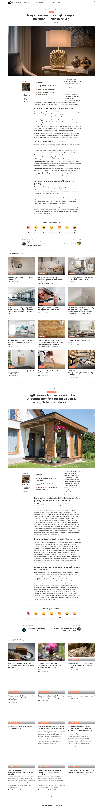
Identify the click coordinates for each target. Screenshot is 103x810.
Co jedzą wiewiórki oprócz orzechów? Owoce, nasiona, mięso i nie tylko (21, 772)
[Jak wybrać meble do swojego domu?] (81, 329)
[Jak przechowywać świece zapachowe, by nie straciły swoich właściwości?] (51, 266)
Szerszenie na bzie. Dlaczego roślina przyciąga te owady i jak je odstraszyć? (21, 698)
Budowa (34, 801)
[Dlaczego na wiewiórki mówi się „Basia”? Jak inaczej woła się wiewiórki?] (51, 759)
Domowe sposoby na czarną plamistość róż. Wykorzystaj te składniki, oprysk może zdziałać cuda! (49, 666)
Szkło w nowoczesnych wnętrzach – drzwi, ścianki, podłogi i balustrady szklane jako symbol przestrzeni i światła (21, 310)
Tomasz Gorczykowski (43, 283)
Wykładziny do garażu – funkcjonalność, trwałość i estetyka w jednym (81, 373)
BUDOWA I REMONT (26, 801)
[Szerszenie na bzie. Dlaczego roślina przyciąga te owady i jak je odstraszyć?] (21, 684)
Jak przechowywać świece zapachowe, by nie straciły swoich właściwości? (50, 279)
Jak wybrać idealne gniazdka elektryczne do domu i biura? (48, 309)
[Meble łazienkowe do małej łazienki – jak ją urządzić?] (21, 359)
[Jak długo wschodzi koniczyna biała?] (81, 684)
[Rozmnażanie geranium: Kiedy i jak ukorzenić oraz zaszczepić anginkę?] (81, 759)
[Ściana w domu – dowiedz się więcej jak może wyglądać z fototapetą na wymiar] (21, 329)
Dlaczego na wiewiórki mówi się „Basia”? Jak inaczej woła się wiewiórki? (49, 772)
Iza (9, 281)
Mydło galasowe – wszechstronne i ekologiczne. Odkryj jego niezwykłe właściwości (26, 488)
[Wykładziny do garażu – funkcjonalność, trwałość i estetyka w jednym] (81, 359)
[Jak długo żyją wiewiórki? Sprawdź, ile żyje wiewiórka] (21, 715)
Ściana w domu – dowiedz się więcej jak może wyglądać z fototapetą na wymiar (21, 342)
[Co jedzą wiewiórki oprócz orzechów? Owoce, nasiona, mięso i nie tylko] (21, 759)
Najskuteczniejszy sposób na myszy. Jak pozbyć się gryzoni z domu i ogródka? (81, 665)
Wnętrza (41, 9)
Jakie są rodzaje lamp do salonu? (47, 89)
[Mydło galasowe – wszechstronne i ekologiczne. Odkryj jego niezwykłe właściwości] (26, 479)
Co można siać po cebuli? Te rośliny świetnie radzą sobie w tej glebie (51, 697)
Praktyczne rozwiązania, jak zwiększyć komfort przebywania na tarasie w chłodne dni (47, 478)
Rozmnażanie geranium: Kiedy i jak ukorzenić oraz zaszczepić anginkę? (81, 771)
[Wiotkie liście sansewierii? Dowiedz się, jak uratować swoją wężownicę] (51, 715)
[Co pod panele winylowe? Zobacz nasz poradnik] (51, 359)
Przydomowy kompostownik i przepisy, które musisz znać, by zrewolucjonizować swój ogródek (80, 728)
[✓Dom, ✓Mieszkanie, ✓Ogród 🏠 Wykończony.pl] (14, 2)
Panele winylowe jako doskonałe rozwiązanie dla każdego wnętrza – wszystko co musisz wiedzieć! (51, 342)
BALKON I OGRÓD (33, 388)
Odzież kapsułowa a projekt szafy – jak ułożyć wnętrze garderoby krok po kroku (26, 97)
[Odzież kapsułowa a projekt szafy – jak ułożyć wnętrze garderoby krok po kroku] (26, 87)
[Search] (94, 2)
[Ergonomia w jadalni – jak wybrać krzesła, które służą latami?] (81, 266)
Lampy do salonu (46, 116)
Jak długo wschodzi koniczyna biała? (81, 696)
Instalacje (42, 304)
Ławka (68, 554)
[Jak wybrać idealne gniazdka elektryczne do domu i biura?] (51, 296)
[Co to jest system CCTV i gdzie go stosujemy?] (21, 266)
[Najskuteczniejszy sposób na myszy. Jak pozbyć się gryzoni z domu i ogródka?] (81, 652)
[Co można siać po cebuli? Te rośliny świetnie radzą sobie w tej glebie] (51, 684)
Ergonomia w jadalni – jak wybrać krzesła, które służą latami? (80, 278)
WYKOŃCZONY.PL (33, 9)
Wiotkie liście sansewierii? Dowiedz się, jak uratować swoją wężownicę (51, 727)
